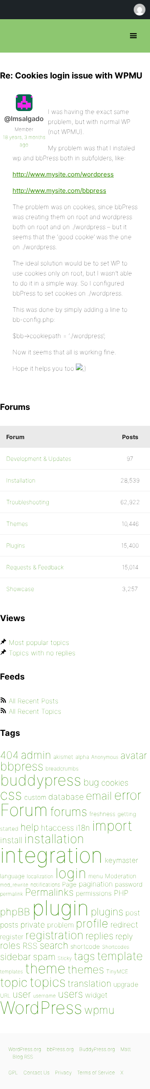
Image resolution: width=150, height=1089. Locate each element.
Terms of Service (96, 1072)
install (11, 840)
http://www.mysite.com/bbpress (59, 191)
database (66, 797)
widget (96, 994)
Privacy (63, 1072)
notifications (45, 884)
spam (44, 956)
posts (9, 924)
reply (124, 936)
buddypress (40, 780)
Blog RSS (22, 1057)
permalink (11, 894)
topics (47, 982)
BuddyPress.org (97, 1049)
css (11, 794)
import (112, 825)
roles (10, 945)
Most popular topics (39, 642)
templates (11, 971)
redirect (124, 925)
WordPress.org (24, 1049)
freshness (102, 813)
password (128, 884)
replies (99, 935)
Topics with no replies (42, 653)
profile (92, 923)
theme (45, 968)
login (70, 873)
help (29, 827)
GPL (13, 1072)
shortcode (85, 946)
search (54, 945)
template (120, 956)
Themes (17, 523)
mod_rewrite (14, 885)
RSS (30, 946)
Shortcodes (115, 947)
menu (95, 876)
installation (54, 838)
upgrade (125, 984)
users (70, 994)
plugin (60, 907)
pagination (96, 883)
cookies (114, 783)
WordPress (41, 1007)
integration (51, 855)
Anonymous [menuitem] (139, 9)
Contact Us (36, 1072)
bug (91, 782)
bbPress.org (13, 36)
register (11, 936)
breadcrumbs (62, 768)
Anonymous (104, 757)
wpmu (99, 1009)
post (132, 912)
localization (40, 876)
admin (36, 754)
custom (35, 797)
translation (89, 983)
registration (54, 935)
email (99, 795)
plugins (107, 911)
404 (9, 755)
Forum (24, 810)
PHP (121, 892)
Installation (20, 480)
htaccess (57, 828)
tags (84, 956)
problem (60, 924)
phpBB (15, 912)
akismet (63, 756)
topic (14, 982)
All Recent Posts (33, 701)
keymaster (121, 860)
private (32, 925)
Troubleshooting (27, 501)
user (21, 994)
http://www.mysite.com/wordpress (63, 174)
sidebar (15, 956)
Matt (125, 1049)
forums (68, 811)
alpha (82, 756)
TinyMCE (117, 971)
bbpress (21, 766)
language (12, 875)
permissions (94, 893)
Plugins (15, 545)
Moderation (120, 875)
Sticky (65, 958)
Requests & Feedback (35, 567)
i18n (83, 828)
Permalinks (49, 892)
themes (86, 969)
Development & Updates (38, 458)
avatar (133, 755)
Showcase (20, 588)
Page (69, 884)
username (44, 996)
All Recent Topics (35, 711)
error (127, 795)
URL (5, 995)
